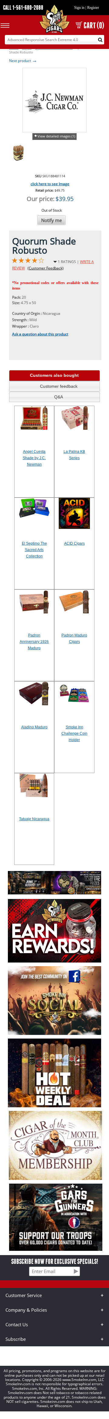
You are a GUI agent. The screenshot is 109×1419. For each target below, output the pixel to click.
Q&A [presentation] (58, 396)
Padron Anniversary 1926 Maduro (34, 641)
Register (93, 7)
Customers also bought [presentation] (54, 375)
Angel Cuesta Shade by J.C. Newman (34, 458)
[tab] (54, 375)
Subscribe (15, 1339)
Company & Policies (26, 1310)
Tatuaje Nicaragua (34, 819)
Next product (23, 60)
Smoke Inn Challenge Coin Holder (74, 733)
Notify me (51, 220)
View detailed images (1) (56, 136)
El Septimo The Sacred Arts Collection (34, 549)
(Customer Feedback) (46, 268)
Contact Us (16, 1324)
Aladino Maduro (34, 727)
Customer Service (23, 1295)
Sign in (79, 7)
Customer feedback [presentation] (59, 386)
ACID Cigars (74, 543)
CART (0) (94, 25)
